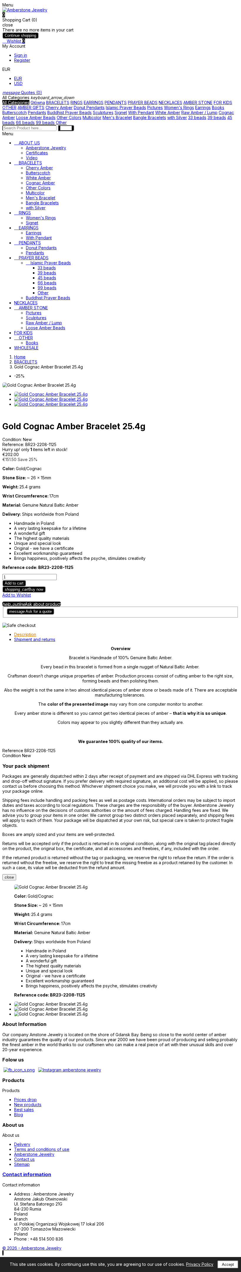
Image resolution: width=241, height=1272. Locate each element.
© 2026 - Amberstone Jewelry (31, 1248)
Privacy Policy (199, 1264)
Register (22, 60)
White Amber (167, 112)
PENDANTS (116, 102)
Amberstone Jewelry (46, 147)
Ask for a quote (30, 611)
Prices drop (25, 1099)
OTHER (9, 107)
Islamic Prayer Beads (126, 107)
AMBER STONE (197, 102)
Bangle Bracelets (149, 117)
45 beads (47, 277)
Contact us (24, 1159)
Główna (38, 102)
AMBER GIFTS (31, 107)
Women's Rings (179, 107)
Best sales (24, 1109)
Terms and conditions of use (41, 1149)
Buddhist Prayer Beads (69, 112)
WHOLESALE (26, 347)
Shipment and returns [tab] (34, 639)
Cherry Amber (59, 107)
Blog (18, 1114)
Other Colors (69, 117)
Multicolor (92, 117)
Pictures (155, 107)
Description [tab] (25, 634)
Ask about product (31, 604)
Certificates (37, 152)
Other (61, 122)
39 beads (216, 117)
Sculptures (103, 112)
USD (18, 83)
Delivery (22, 1144)
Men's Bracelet (117, 117)
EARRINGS (93, 102)
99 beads (45, 122)
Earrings (203, 107)
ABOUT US (29, 142)
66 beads (25, 122)
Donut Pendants (89, 107)
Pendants (37, 112)
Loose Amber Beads (36, 117)
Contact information (26, 1174)
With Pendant (141, 112)
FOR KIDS (223, 102)
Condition (12, 755)
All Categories (15, 102)
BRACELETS (57, 102)
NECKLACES (170, 102)
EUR (18, 78)
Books (218, 107)
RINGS (77, 102)
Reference (13, 750)
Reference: (13, 444)
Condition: (12, 439)
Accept (228, 1264)
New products (27, 1104)
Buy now (24, 589)
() (22, 92)
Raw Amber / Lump (199, 112)
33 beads (197, 117)
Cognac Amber (40, 182)
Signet (121, 112)
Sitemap (22, 1164)
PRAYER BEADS (143, 102)
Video (32, 157)
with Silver (177, 117)
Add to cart (14, 583)
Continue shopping (20, 35)
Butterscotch (14, 112)
